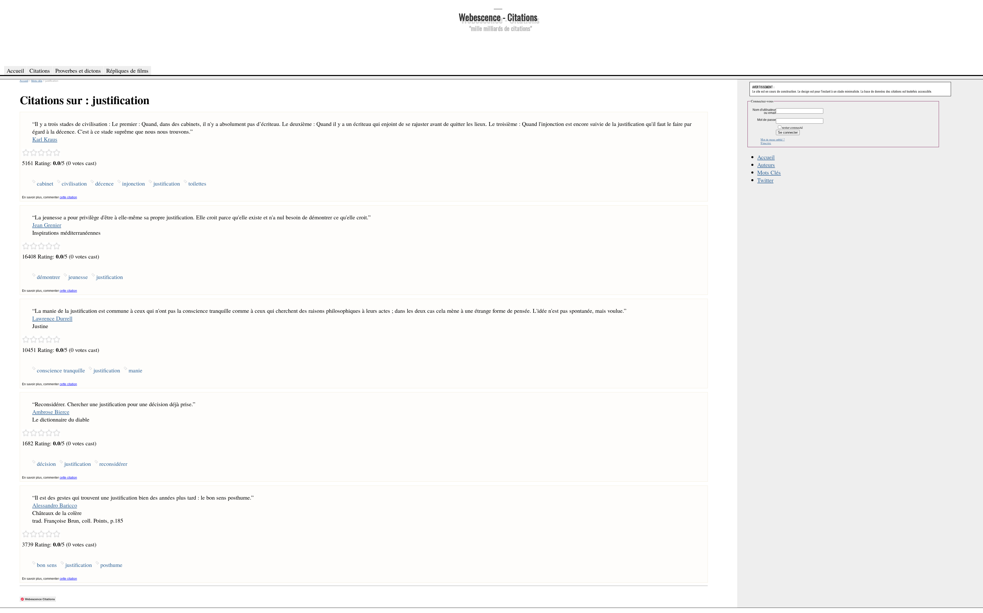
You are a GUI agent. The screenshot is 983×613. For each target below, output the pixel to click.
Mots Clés (769, 172)
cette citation (68, 197)
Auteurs (766, 164)
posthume (111, 564)
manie (135, 370)
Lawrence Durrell (52, 318)
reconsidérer (113, 463)
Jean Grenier (46, 225)
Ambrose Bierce (50, 411)
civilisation (74, 183)
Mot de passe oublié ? (773, 139)
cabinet (45, 183)
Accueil (766, 157)
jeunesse (78, 277)
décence (104, 183)
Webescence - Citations (498, 17)
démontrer (48, 277)
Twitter (765, 180)
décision (46, 463)
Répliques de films (127, 70)
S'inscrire (766, 143)
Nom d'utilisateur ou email (764, 111)
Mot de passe (766, 119)
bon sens (47, 564)
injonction (133, 183)
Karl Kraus (44, 139)
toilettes (197, 183)
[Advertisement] (498, 48)
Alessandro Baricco (54, 505)
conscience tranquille (61, 370)
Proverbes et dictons (78, 70)
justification (166, 183)
